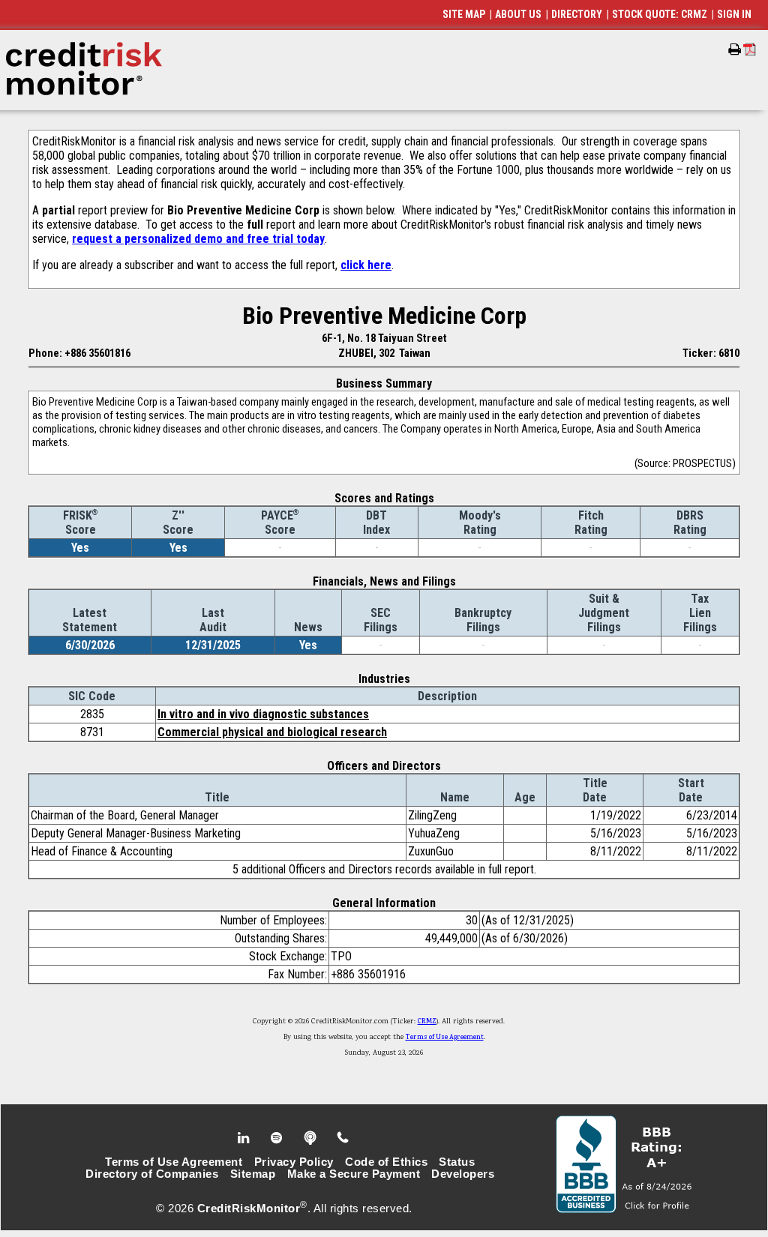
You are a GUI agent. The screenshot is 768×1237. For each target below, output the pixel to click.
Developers (462, 1174)
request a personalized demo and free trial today (198, 239)
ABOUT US (518, 14)
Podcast (311, 1138)
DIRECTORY (576, 14)
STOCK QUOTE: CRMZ (659, 14)
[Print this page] (734, 49)
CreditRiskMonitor (249, 1209)
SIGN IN (734, 14)
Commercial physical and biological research (272, 732)
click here (366, 265)
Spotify (278, 1138)
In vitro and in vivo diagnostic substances (263, 714)
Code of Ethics (386, 1162)
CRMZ (427, 1022)
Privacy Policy (294, 1162)
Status (457, 1162)
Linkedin (245, 1138)
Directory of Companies (152, 1174)
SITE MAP (463, 14)
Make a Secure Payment (354, 1174)
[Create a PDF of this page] (749, 49)
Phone (344, 1138)
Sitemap (253, 1174)
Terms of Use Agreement (445, 1037)
